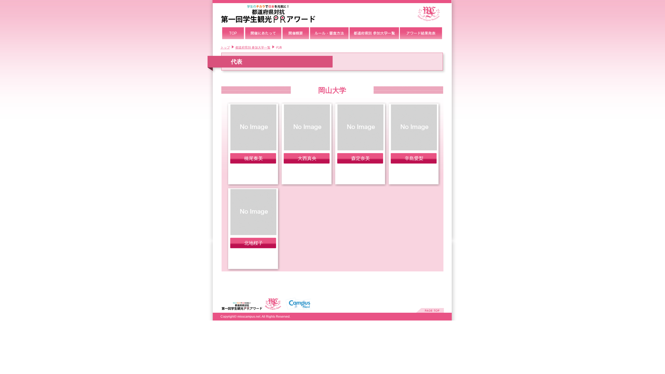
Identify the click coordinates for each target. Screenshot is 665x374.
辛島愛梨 (414, 158)
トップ (225, 47)
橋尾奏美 (253, 158)
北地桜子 (253, 243)
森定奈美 (360, 158)
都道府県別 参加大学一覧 (252, 47)
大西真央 (307, 158)
